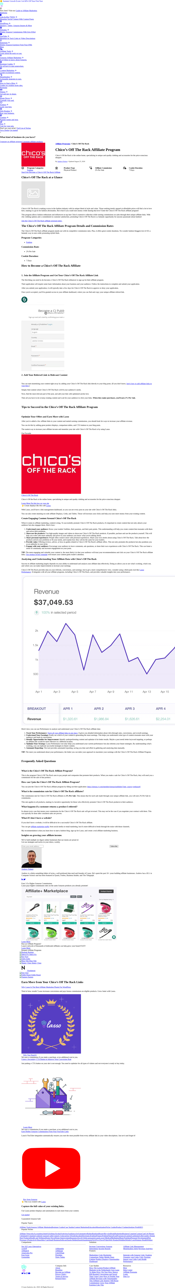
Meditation (115, 1238)
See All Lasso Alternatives (31, 1246)
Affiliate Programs (130, 1272)
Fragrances (121, 1236)
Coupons (45, 1236)
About (57, 1268)
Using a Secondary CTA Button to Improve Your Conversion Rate (46, 1059)
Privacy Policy (60, 1274)
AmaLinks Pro (26, 1253)
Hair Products (25, 1238)
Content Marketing (81, 1227)
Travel (102, 1240)
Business (125, 1234)
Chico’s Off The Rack (29, 495)
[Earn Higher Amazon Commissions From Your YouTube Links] (51, 1197)
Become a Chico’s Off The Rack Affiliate (44, 172)
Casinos (139, 1234)
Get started (14, 130)
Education (92, 1227)
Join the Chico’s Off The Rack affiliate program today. (41, 221)
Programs (3, 88)
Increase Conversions (97, 1246)
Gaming (128, 1236)
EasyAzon (25, 1255)
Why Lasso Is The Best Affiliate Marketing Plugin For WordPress (46, 987)
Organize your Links (131, 1257)
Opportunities (114, 1259)
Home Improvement (62, 1238)
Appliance (72, 1234)
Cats (143, 1234)
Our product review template (37, 555)
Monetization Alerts (130, 1249)
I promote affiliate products (32, 142)
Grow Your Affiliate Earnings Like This (102, 1284)
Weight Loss (130, 1240)
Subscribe (113, 846)
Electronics (86, 1236)
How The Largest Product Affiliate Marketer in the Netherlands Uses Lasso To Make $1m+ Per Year (104, 1270)
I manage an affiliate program (11, 142)
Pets (149, 1238)
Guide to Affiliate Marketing (26, 11)
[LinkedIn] (22, 879)
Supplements (87, 1240)
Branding (58, 1270)
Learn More (26, 503)
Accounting (38, 1234)
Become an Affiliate (62, 1272)
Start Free (25, 172)
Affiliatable (59, 1249)
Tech (94, 1240)
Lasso (48, 506)
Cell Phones (149, 1234)
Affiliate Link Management (133, 1246)
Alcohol (58, 1234)
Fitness (110, 1236)
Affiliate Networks (27, 1234)
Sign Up (126, 1276)
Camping (132, 1234)
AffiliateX (25, 1251)
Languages (91, 1238)
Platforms (3, 13)
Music (121, 1238)
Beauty (101, 1234)
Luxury (102, 1238)
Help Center (127, 1270)
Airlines (52, 1234)
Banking (95, 1234)
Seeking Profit (134, 1227)
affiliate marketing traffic (40, 827)
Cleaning (31, 1236)
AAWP (24, 1249)
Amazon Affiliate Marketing (41, 1227)
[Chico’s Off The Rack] (51, 493)
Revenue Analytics (145, 1249)
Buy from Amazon (30, 1199)
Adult (44, 1234)
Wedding (122, 1240)
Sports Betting (72, 1240)
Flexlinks (58, 1255)
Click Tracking (144, 1257)
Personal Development (139, 1238)
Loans (97, 1238)
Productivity (32, 1240)
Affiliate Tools (25, 1227)
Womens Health (141, 1240)
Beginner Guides (58, 1227)
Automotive (82, 1234)
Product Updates (122, 1227)
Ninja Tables (60, 1257)
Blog (2, 47)
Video (106, 1240)
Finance (99, 1236)
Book (112, 1234)
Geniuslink (25, 1257)
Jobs (85, 1238)
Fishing (105, 1236)
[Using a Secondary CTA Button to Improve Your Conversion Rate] (51, 1125)
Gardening (135, 1236)
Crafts (50, 1236)
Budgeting (118, 1234)
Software (63, 1240)
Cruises (56, 1236)
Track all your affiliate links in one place (63, 733)
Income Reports (104, 1249)
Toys (98, 1240)
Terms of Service (61, 1276)
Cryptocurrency (64, 1236)
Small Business (54, 1240)
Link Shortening (105, 1255)
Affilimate (59, 1251)
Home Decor (50, 1238)
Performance (128, 1261)
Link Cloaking (146, 1255)
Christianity (24, 1236)
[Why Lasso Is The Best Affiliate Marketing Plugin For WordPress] (51, 1053)
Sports (80, 1240)
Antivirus (64, 1234)
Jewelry (80, 1238)
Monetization (101, 1227)
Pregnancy (24, 1240)
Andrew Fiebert (62, 161)
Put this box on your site (40, 503)
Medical (108, 1238)
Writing (149, 1240)
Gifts (141, 1236)
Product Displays (102, 1259)
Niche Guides (111, 1227)
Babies (89, 1234)
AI (48, 1234)
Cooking (38, 1236)
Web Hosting (114, 1240)
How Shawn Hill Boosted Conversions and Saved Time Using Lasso (103, 1274)
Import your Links (130, 1259)
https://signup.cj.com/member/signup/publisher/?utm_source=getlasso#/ (114, 787)
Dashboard (93, 1261)
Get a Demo (4, 130)
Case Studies (69, 1227)
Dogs (72, 1236)
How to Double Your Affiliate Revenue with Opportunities (104, 1277)
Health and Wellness (37, 1238)
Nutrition (127, 1238)
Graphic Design (149, 1236)
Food (115, 1236)
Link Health (141, 1259)
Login (125, 1274)
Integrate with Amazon (131, 1255)
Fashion (29, 242)
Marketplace (94, 1255)
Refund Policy (60, 1279)
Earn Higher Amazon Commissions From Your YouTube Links (45, 1131)
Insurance (74, 1238)
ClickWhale (59, 1253)
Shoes (39, 1240)
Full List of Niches (24, 128)
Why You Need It (29, 1055)
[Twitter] (24, 879)
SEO (141, 1227)
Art (77, 1234)
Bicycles (107, 1234)
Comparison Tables (96, 1257)
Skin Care (45, 1240)
